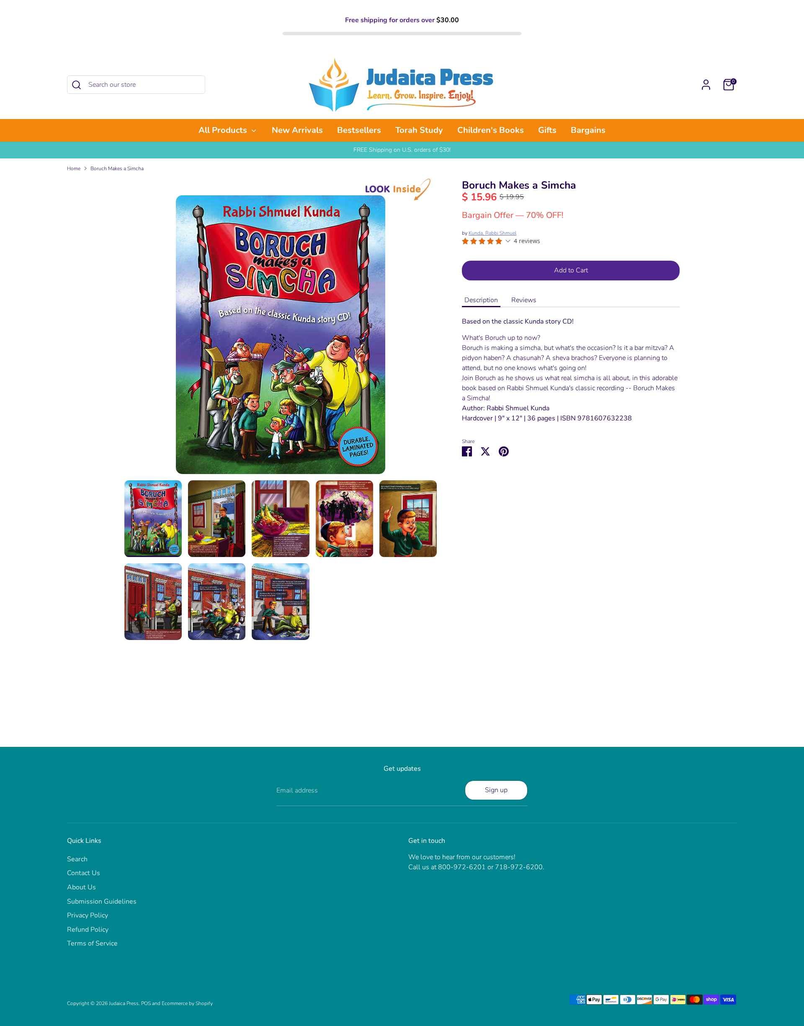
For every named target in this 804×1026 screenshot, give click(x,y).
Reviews (523, 300)
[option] (280, 337)
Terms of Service (92, 943)
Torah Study (419, 130)
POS (146, 1003)
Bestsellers (359, 130)
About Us (81, 887)
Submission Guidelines (102, 901)
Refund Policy (87, 929)
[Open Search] (76, 85)
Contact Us (83, 873)
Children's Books (490, 130)
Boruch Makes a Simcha (117, 168)
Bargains (588, 130)
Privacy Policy (87, 915)
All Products (223, 130)
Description (481, 300)
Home (73, 168)
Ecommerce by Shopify (187, 1003)
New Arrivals (297, 130)
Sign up (496, 790)
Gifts (547, 130)
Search (77, 859)
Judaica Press (124, 1003)
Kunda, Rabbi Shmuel (492, 233)
